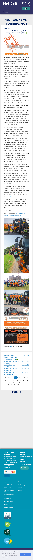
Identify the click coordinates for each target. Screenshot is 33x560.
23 (11, 385)
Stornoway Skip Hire (15, 215)
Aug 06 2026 (25, 368)
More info (5, 557)
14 (27, 380)
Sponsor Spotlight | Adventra (9, 366)
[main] (16, 188)
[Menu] (3, 12)
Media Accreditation (9, 504)
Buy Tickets (24, 468)
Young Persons (7, 487)
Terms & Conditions (9, 464)
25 (18, 385)
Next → (22, 385)
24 (14, 385)
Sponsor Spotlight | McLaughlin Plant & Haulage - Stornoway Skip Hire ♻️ (12, 357)
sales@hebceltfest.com (26, 464)
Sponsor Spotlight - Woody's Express (9, 373)
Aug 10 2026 (25, 365)
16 (10, 382)
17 (13, 382)
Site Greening (21, 485)
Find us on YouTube (29, 6)
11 (17, 380)
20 (23, 382)
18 (16, 382)
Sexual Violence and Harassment (9, 495)
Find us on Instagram (26, 3)
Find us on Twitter (29, 3)
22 (8, 385)
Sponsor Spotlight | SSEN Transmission (11, 369)
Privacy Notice (7, 466)
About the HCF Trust (23, 482)
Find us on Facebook (23, 3)
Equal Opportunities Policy (9, 491)
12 (20, 380)
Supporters (20, 487)
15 (6, 382)
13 (23, 380)
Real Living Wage (8, 501)
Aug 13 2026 (25, 356)
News (11, 346)
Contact (20, 490)
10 (14, 380)
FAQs (5, 482)
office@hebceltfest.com (26, 456)
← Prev (8, 377)
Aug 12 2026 (25, 361)
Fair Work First (7, 498)
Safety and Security (9, 507)
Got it (25, 554)
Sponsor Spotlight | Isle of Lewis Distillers (11, 362)
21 (26, 382)
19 (19, 382)
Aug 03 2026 (25, 372)
